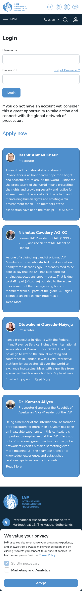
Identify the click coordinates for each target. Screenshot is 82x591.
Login (11, 92)
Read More (65, 210)
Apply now (14, 133)
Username (9, 50)
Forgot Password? (67, 70)
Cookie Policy (47, 555)
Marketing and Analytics (30, 570)
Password (41, 70)
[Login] (76, 20)
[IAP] (17, 7)
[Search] (65, 20)
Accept (41, 583)
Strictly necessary (25, 563)
